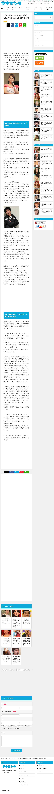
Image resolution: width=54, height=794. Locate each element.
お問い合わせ (41, 765)
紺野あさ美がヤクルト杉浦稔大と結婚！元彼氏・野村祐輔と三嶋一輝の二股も (46, 211)
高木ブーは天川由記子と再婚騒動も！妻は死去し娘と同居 (24, 669)
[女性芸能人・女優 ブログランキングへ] (40, 223)
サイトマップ (41, 771)
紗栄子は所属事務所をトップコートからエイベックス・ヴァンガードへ (46, 75)
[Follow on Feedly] (39, 59)
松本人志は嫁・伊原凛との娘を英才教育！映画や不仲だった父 (9, 669)
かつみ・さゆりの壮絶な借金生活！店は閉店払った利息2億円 (16, 641)
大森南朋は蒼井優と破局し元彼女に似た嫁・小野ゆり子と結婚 (46, 197)
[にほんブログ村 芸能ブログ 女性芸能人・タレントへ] (40, 226)
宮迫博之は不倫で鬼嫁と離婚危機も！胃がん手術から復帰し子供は (26, 641)
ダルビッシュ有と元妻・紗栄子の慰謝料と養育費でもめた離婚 (46, 89)
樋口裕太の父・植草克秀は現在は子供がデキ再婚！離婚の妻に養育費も (46, 123)
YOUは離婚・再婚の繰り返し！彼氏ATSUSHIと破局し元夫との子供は (46, 190)
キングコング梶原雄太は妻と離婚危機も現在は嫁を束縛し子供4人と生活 (16, 659)
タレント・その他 (28, 8)
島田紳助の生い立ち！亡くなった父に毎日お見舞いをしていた (26, 621)
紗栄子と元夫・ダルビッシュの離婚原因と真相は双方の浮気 (46, 96)
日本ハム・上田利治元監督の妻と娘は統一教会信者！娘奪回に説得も (46, 103)
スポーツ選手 (21, 8)
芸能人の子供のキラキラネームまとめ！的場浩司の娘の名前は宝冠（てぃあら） (46, 109)
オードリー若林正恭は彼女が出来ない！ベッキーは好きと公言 (6, 621)
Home (2, 8)
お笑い (8, 8)
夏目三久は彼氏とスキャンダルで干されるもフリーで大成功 (46, 177)
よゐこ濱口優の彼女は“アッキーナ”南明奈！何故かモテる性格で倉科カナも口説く (16, 622)
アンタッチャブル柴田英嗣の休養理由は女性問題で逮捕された (46, 149)
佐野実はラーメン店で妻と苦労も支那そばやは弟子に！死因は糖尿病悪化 (46, 130)
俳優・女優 (41, 8)
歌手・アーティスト (49, 8)
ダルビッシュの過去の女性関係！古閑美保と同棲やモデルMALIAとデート (46, 82)
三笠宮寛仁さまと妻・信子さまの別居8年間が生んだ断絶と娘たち (46, 116)
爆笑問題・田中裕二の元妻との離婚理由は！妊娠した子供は (46, 156)
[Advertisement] (16, 39)
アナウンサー (14, 8)
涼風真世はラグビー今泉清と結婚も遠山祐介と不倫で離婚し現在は (46, 204)
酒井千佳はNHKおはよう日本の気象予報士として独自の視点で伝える (46, 137)
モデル (35, 8)
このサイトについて (42, 768)
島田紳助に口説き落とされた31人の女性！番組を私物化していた (46, 163)
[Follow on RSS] (39, 63)
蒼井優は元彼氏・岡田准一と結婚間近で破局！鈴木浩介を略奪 (46, 170)
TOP (6, 758)
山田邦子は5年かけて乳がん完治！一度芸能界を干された (6, 659)
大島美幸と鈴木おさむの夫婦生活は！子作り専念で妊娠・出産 (6, 641)
